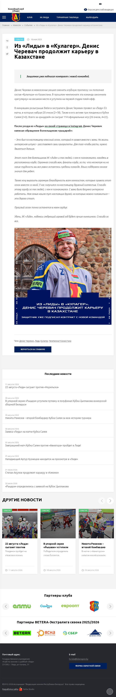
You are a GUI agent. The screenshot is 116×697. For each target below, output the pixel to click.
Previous (101, 500)
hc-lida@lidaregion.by (78, 659)
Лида (37, 341)
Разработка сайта (10, 689)
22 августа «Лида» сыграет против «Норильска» (16, 547)
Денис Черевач (26, 341)
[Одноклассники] (7, 48)
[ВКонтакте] (7, 42)
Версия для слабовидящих (101, 9)
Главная (5, 25)
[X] (7, 55)
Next (110, 500)
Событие (28, 25)
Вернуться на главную (33, 349)
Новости (17, 25)
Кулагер (44, 341)
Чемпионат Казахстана (60, 341)
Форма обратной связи (87, 666)
